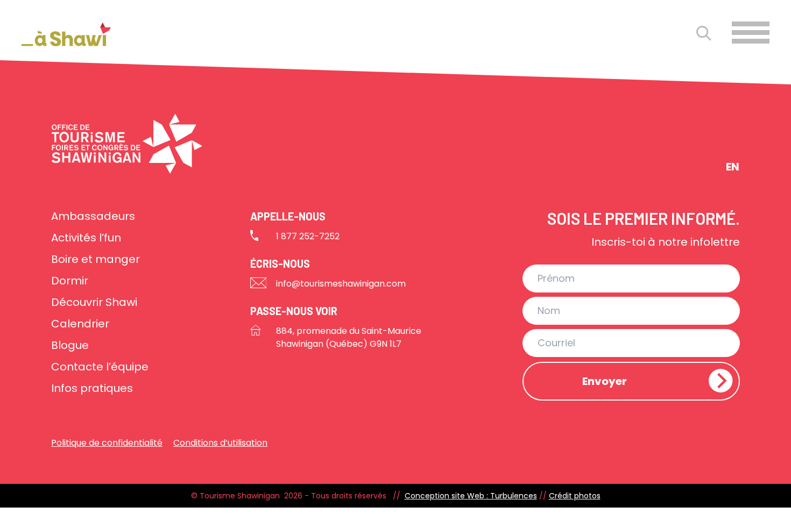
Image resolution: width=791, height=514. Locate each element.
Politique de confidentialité (107, 443)
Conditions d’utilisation (220, 443)
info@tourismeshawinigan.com (341, 283)
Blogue (70, 345)
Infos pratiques (92, 388)
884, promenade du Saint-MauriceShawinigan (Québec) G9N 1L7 (348, 337)
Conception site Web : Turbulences (471, 495)
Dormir (69, 280)
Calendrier (80, 323)
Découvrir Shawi (94, 302)
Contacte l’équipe (100, 366)
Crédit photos (575, 495)
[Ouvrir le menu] (750, 33)
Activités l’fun (86, 237)
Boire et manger (95, 259)
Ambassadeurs (93, 216)
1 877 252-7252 (308, 236)
